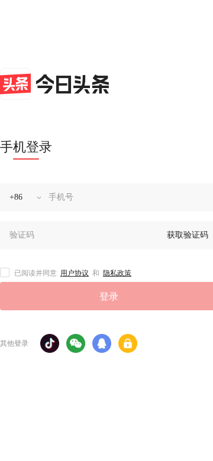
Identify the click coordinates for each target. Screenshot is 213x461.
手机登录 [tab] (26, 146)
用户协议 (74, 273)
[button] (49, 343)
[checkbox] (4, 272)
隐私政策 (117, 273)
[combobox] (21, 197)
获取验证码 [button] (187, 234)
